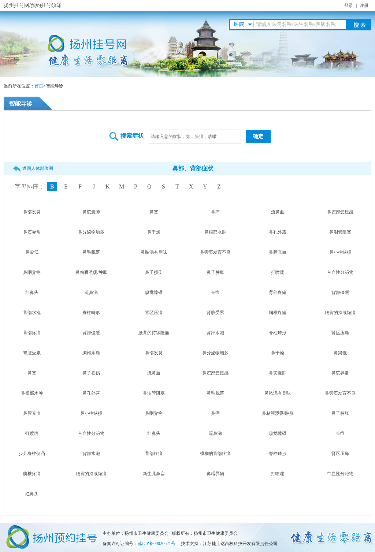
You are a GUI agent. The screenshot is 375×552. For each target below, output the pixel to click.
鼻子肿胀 (215, 272)
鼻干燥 (153, 232)
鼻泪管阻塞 (340, 232)
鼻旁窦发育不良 (215, 252)
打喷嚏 (277, 272)
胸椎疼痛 (277, 312)
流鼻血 (277, 212)
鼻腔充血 (277, 252)
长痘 (215, 292)
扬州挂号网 (16, 5)
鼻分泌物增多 (91, 232)
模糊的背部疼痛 (215, 453)
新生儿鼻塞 (154, 473)
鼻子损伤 (154, 272)
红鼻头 (31, 292)
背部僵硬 (340, 292)
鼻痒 (215, 212)
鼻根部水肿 (215, 232)
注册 (364, 5)
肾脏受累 (215, 312)
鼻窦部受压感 (340, 212)
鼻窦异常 (32, 232)
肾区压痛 (154, 312)
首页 (38, 86)
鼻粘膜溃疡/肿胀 (91, 272)
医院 (239, 24)
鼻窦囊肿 (91, 212)
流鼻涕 (91, 292)
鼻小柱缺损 (340, 252)
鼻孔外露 (277, 232)
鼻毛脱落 (91, 252)
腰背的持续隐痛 (340, 312)
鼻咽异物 (32, 272)
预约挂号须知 (46, 5)
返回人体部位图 (37, 168)
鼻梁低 (31, 252)
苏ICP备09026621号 (156, 543)
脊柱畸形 (91, 312)
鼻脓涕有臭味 (154, 252)
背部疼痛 (277, 292)
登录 (348, 5)
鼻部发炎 (32, 212)
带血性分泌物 (340, 272)
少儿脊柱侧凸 (32, 453)
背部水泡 (32, 312)
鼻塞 (153, 212)
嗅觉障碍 (154, 292)
